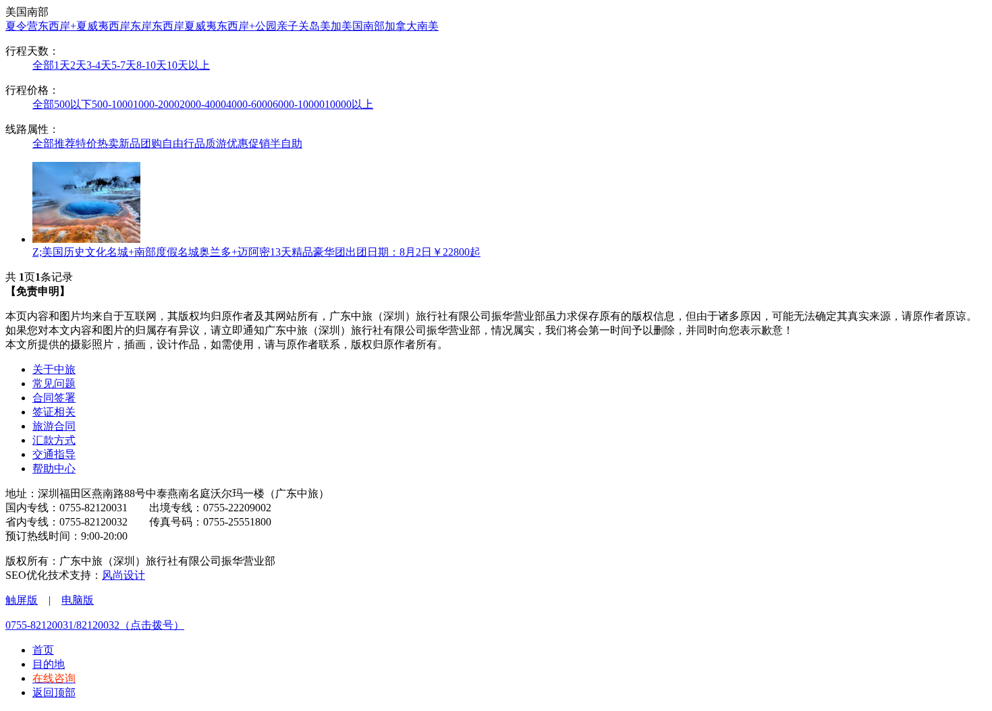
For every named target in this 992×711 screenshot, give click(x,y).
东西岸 (168, 26)
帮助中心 (54, 468)
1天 (62, 65)
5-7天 (123, 65)
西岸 (119, 26)
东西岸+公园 (247, 26)
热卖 (108, 143)
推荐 (65, 143)
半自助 (286, 143)
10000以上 (349, 104)
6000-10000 (299, 104)
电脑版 (77, 600)
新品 (129, 143)
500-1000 (112, 104)
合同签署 (54, 397)
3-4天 (98, 65)
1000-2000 (156, 104)
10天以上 (188, 65)
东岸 (141, 26)
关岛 (309, 26)
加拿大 (401, 26)
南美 (428, 26)
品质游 (210, 143)
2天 (78, 65)
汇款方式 (54, 440)
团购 (151, 143)
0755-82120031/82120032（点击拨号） (94, 625)
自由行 (178, 143)
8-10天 (151, 65)
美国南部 (363, 26)
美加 (330, 26)
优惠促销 (248, 143)
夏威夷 (200, 26)
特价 (86, 143)
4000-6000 (249, 104)
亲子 (287, 26)
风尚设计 (123, 575)
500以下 (73, 104)
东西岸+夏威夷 (73, 26)
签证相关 (54, 412)
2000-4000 (203, 104)
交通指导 (54, 454)
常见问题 (54, 383)
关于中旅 (54, 369)
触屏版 (21, 600)
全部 (43, 65)
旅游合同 (54, 426)
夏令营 (21, 26)
